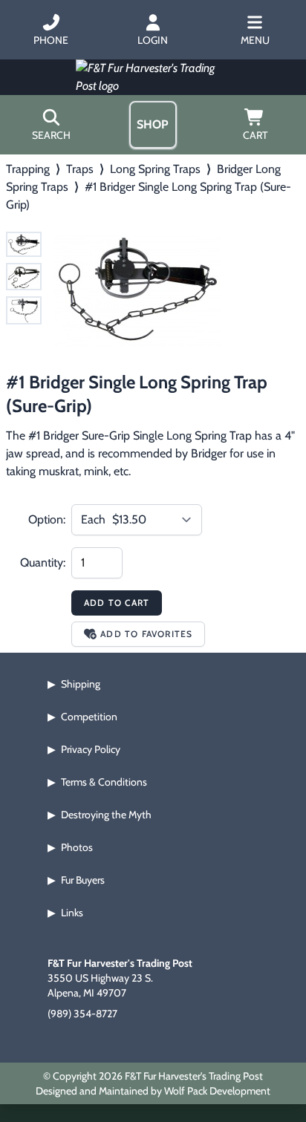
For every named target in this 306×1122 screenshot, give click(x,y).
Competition (89, 716)
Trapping (28, 169)
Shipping (80, 684)
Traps (80, 169)
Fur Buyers (83, 880)
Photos (77, 847)
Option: (46, 519)
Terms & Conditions (104, 782)
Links (72, 912)
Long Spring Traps (155, 169)
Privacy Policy (90, 749)
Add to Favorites (146, 633)
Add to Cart (116, 602)
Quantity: (42, 562)
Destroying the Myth (106, 814)
